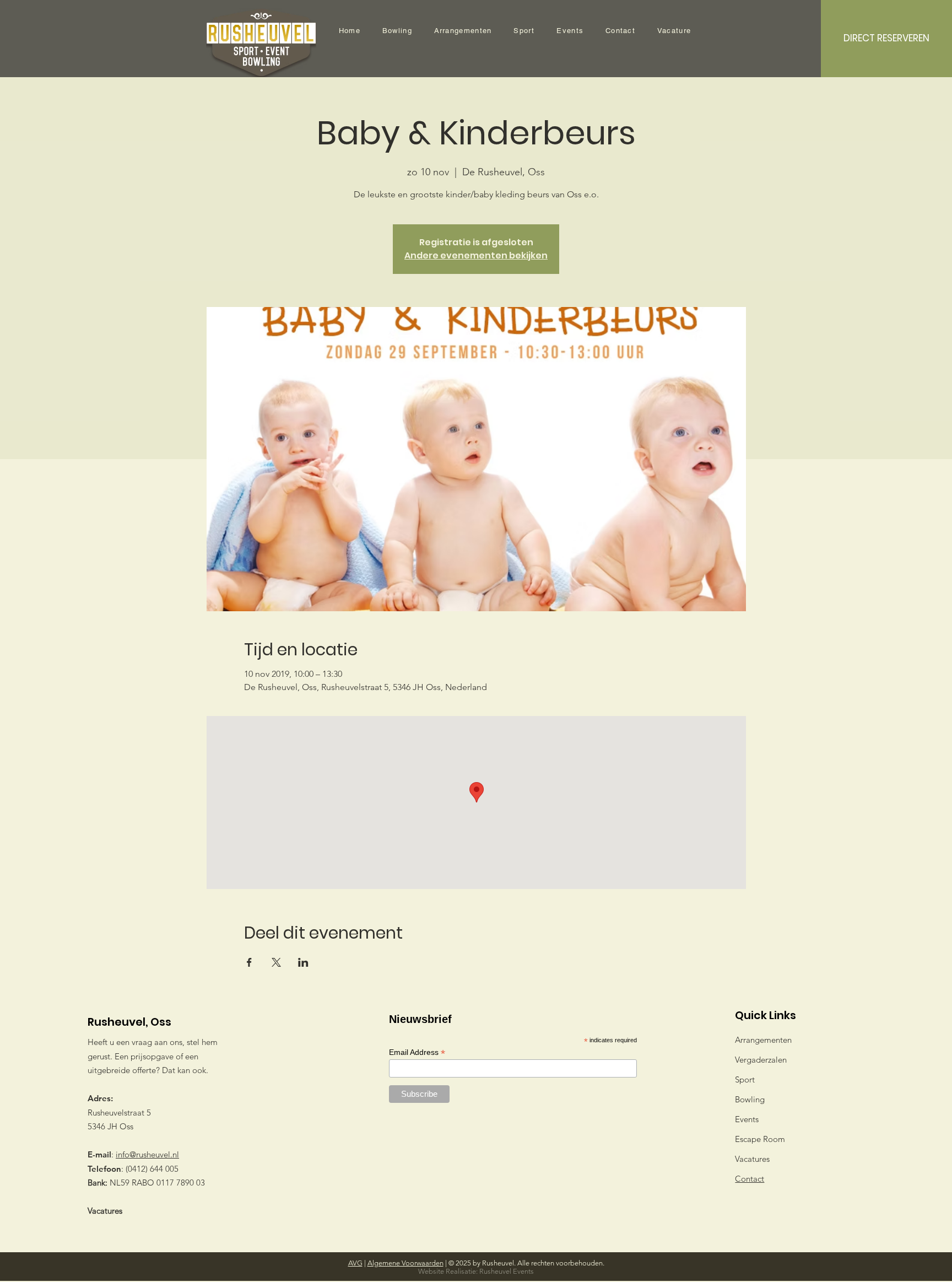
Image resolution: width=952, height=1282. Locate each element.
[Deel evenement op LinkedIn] (303, 962)
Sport (745, 1079)
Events (747, 1119)
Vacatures (105, 1210)
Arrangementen (763, 1040)
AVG (355, 1263)
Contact (749, 1178)
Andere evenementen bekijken (476, 255)
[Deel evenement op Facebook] (249, 962)
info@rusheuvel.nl (147, 1154)
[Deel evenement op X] (276, 962)
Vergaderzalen (761, 1059)
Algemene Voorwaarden (405, 1263)
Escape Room (760, 1139)
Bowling (750, 1099)
